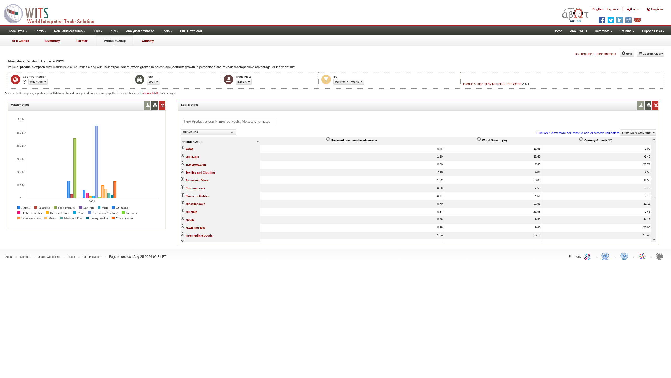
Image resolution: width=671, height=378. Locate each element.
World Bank (660, 256)
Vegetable (192, 156)
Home (558, 31)
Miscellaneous (195, 204)
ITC (588, 256)
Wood (190, 148)
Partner (82, 40)
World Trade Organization (642, 256)
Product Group (115, 40)
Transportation (196, 164)
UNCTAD (606, 256)
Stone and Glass (197, 180)
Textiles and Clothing (200, 172)
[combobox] (208, 132)
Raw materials (195, 188)
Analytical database (140, 31)
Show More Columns (636, 132)
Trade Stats (16, 31)
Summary (52, 40)
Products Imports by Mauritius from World (492, 83)
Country (148, 40)
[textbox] (229, 121)
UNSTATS (624, 256)
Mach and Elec (195, 227)
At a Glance (20, 40)
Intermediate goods (199, 235)
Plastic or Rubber (197, 196)
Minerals (191, 211)
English (597, 9)
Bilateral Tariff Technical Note (595, 53)
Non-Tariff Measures (68, 31)
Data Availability (150, 93)
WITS (52, 13)
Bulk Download (191, 31)
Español (613, 9)
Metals (190, 219)
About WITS (578, 31)
